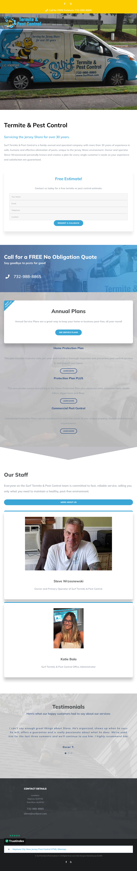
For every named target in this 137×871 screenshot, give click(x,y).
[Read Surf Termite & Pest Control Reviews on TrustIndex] (14, 841)
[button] (68, 849)
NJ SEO (99, 856)
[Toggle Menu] (131, 21)
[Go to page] (22, 21)
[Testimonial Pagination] (65, 753)
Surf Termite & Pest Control (47, 856)
